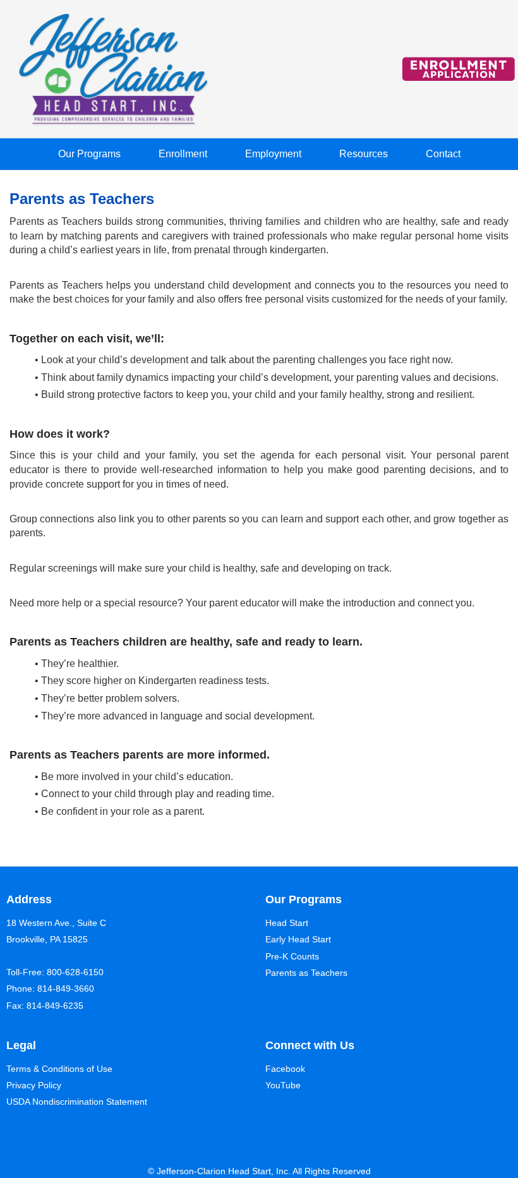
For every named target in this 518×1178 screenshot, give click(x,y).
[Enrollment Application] (458, 69)
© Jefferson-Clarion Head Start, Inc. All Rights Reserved (259, 1171)
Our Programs (89, 153)
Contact (443, 153)
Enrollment (183, 153)
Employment (273, 153)
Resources (363, 153)
